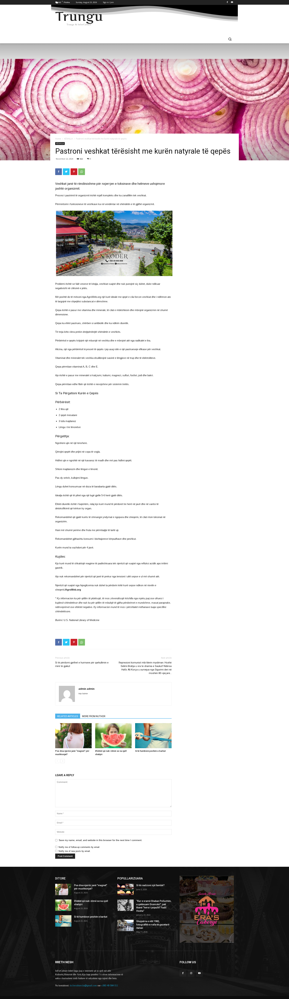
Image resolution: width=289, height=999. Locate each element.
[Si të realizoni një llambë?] (125, 889)
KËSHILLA (68, 138)
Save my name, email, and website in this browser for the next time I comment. (100, 840)
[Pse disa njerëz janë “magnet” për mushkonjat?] (73, 735)
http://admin (83, 694)
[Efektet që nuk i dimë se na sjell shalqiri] (113, 735)
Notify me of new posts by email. (74, 851)
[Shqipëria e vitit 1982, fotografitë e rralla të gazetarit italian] (125, 925)
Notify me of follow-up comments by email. (79, 847)
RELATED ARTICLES (67, 716)
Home (58, 138)
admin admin (86, 688)
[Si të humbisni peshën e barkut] (153, 735)
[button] (230, 39)
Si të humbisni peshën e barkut (150, 751)
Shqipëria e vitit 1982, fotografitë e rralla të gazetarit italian (152, 924)
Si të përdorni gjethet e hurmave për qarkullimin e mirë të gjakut (82, 664)
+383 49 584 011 (109, 985)
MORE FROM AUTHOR (93, 716)
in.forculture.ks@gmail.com (83, 985)
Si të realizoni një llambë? (150, 885)
